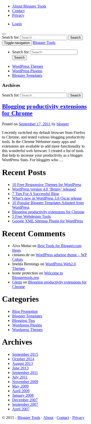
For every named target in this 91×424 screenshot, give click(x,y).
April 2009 (21, 391)
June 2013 (20, 368)
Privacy (18, 15)
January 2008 (23, 395)
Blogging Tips (23, 320)
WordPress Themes (27, 66)
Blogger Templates (27, 75)
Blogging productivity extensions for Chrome (48, 212)
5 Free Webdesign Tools (31, 216)
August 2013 (22, 363)
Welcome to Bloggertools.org (37, 275)
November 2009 (25, 382)
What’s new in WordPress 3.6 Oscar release (47, 198)
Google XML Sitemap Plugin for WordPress (47, 221)
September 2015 (25, 354)
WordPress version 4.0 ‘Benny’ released (44, 189)
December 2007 (25, 400)
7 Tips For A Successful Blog (35, 194)
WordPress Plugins (27, 71)
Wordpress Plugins (27, 325)
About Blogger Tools (29, 6)
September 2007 (25, 404)
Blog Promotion (25, 311)
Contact (18, 11)
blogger (63, 124)
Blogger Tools (44, 42)
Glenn (17, 282)
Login (17, 24)
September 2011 (25, 372)
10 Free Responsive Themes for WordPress (46, 184)
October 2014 (23, 359)
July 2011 (20, 377)
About (48, 417)
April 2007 (21, 409)
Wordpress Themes (27, 329)
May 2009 (20, 386)
